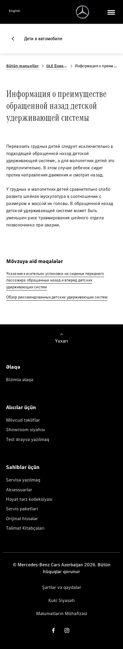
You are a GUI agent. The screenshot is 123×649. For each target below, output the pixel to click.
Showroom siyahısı (25, 429)
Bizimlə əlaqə (19, 379)
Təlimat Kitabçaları (25, 528)
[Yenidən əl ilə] (15, 39)
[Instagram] (66, 630)
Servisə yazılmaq (23, 480)
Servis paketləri (22, 509)
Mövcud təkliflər (23, 420)
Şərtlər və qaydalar (61, 587)
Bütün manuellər (22, 66)
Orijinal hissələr (22, 518)
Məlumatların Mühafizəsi (61, 613)
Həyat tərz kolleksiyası (29, 499)
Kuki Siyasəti (61, 600)
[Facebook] (53, 630)
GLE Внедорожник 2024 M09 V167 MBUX (57, 66)
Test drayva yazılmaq (27, 439)
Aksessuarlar (19, 490)
